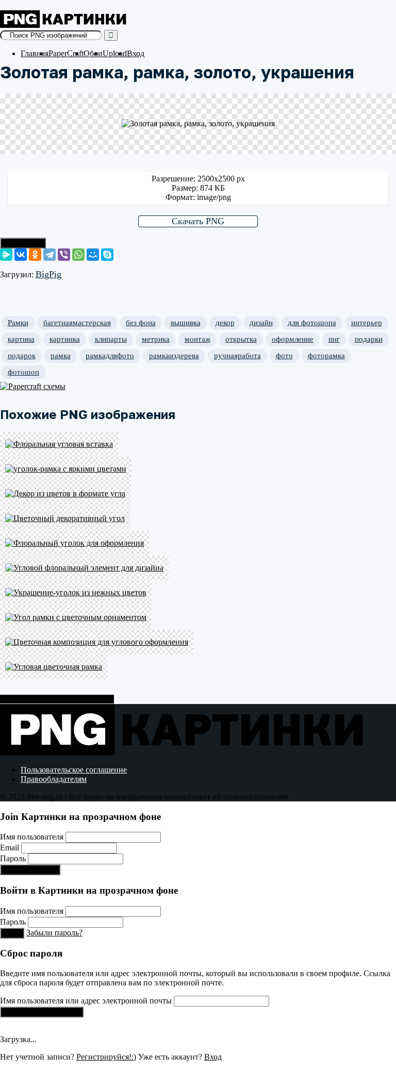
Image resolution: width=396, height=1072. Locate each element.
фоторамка (326, 355)
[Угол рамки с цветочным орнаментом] (198, 617)
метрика (156, 339)
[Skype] (107, 254)
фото (284, 355)
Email (9, 847)
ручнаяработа (237, 355)
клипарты (111, 339)
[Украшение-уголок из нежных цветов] (198, 592)
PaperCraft (66, 53)
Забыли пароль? (54, 932)
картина (21, 339)
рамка (61, 355)
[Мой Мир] (93, 254)
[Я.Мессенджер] (6, 254)
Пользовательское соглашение (74, 769)
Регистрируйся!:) (30, 870)
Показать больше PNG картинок (57, 699)
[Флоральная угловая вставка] (198, 444)
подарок (22, 355)
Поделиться (23, 243)
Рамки (18, 323)
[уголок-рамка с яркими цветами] (198, 469)
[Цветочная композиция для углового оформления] (198, 642)
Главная (34, 53)
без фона (141, 323)
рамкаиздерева (174, 355)
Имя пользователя (31, 836)
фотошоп (23, 372)
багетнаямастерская (77, 323)
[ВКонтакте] (20, 254)
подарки (369, 339)
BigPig (48, 274)
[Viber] (64, 254)
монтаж (197, 339)
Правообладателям (54, 779)
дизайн (261, 323)
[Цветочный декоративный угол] (198, 518)
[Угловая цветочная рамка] (198, 667)
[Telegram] (49, 254)
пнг (334, 339)
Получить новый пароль (41, 1012)
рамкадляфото (110, 355)
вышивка (186, 323)
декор (225, 323)
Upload (115, 53)
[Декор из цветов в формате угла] (198, 493)
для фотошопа (312, 323)
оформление (293, 339)
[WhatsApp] (78, 254)
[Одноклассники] (35, 254)
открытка (241, 339)
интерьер (366, 323)
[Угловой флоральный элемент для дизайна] (198, 568)
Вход (135, 53)
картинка (65, 339)
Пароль (13, 858)
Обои (93, 53)
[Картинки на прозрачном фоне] (64, 25)
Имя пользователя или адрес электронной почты (86, 1000)
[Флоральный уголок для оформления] (198, 543)
